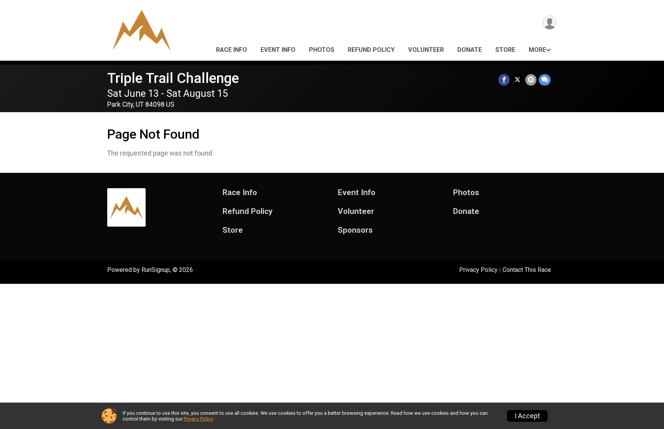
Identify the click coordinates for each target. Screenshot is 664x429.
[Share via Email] (530, 79)
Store (505, 49)
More (537, 49)
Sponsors (355, 230)
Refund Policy (371, 49)
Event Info (278, 49)
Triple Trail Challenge (173, 78)
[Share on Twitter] (517, 79)
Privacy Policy (478, 269)
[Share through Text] (545, 79)
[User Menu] (550, 22)
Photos (321, 49)
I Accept (527, 416)
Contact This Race (527, 269)
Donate (469, 49)
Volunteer (426, 49)
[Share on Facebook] (504, 79)
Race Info (231, 49)
